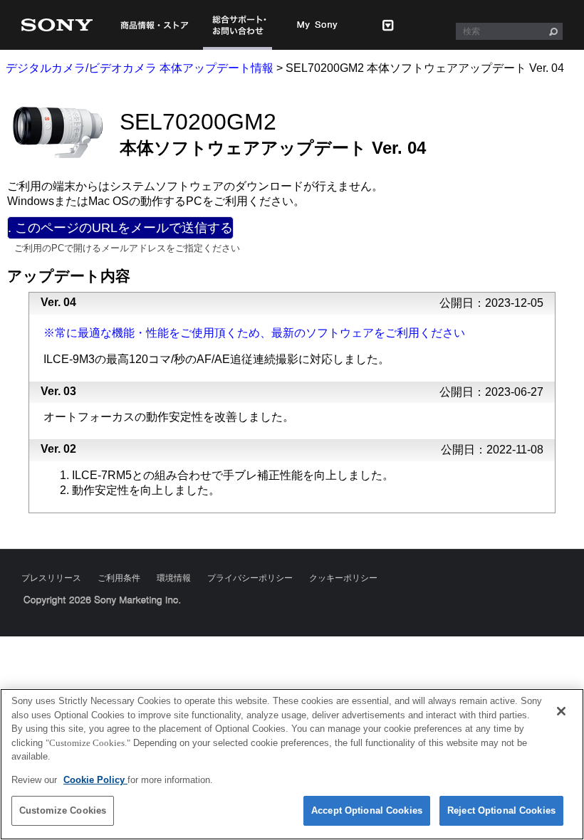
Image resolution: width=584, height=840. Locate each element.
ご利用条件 (119, 578)
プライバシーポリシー (250, 578)
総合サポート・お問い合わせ (237, 25)
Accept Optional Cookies (366, 810)
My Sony (318, 25)
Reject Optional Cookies (501, 810)
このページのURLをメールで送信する (122, 228)
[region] (292, 764)
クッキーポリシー (343, 578)
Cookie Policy (95, 780)
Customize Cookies (62, 810)
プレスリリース (51, 578)
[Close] (561, 711)
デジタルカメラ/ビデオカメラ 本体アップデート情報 (139, 68)
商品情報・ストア (154, 25)
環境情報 (174, 578)
